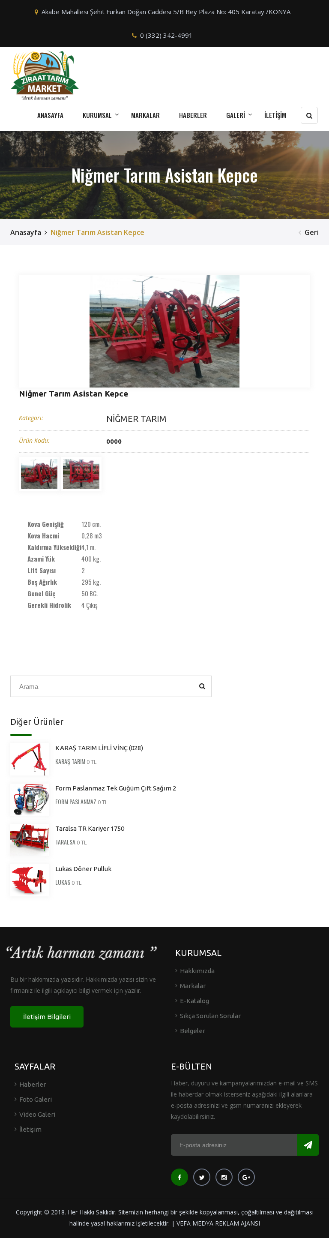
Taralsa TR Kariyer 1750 (89, 828)
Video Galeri (37, 1114)
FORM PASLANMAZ (75, 801)
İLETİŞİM (275, 115)
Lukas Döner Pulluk (83, 868)
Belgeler (192, 1030)
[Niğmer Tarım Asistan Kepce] (164, 331)
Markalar (193, 985)
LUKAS (62, 881)
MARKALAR (145, 115)
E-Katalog (194, 1000)
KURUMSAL (97, 115)
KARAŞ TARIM (70, 761)
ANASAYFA (50, 115)
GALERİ (235, 115)
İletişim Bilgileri (47, 1017)
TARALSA (65, 841)
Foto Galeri (35, 1099)
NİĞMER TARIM (136, 419)
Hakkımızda (197, 970)
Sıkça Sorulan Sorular (210, 1015)
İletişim (30, 1129)
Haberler (32, 1084)
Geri (312, 232)
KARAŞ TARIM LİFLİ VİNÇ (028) (99, 747)
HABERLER (193, 115)
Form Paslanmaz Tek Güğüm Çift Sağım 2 (115, 788)
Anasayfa (25, 232)
